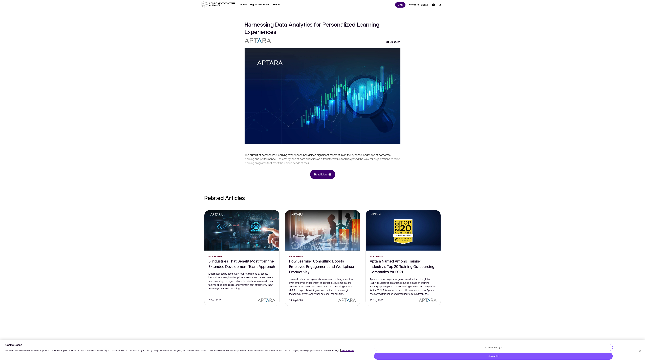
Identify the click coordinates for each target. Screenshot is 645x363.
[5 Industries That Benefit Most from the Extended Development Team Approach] (241, 230)
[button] (219, 4)
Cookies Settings (493, 347)
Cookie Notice (347, 350)
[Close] (639, 351)
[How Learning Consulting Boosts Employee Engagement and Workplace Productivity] (322, 230)
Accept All (493, 355)
